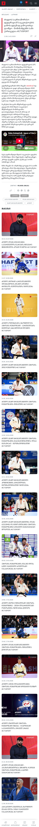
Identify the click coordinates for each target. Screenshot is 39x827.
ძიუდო (24, 195)
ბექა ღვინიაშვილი (11, 199)
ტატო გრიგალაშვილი (15, 203)
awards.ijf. (30, 86)
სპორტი (14, 14)
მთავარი (5, 14)
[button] (8, 9)
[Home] (3, 3)
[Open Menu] (35, 3)
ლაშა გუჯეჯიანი (28, 199)
